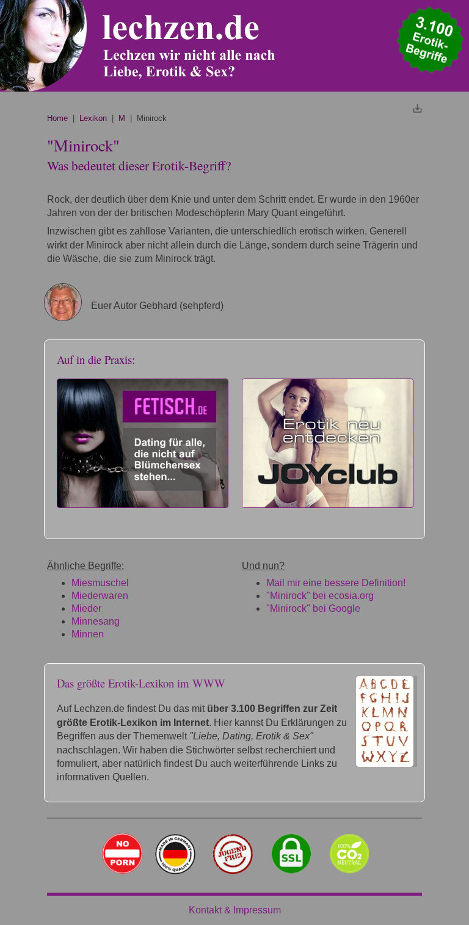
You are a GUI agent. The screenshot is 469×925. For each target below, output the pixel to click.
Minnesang (95, 621)
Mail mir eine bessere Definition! (335, 583)
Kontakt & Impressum (235, 910)
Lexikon (93, 118)
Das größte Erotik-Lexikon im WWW (141, 683)
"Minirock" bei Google (313, 608)
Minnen (87, 634)
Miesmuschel (100, 583)
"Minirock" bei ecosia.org (320, 595)
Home (57, 118)
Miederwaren (99, 595)
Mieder (86, 608)
